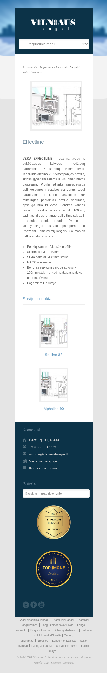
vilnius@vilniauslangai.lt (48, 454)
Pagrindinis (46, 67)
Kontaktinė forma (43, 468)
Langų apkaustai (41, 645)
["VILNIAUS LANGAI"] (53, 31)
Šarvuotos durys (66, 645)
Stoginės (42, 640)
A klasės (55, 247)
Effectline (36, 72)
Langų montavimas (64, 640)
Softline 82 (53, 355)
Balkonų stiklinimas (66, 630)
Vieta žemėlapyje (43, 461)
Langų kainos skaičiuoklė (57, 625)
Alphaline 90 (54, 409)
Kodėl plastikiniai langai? (34, 619)
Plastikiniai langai (67, 67)
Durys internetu (40, 630)
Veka (25, 72)
